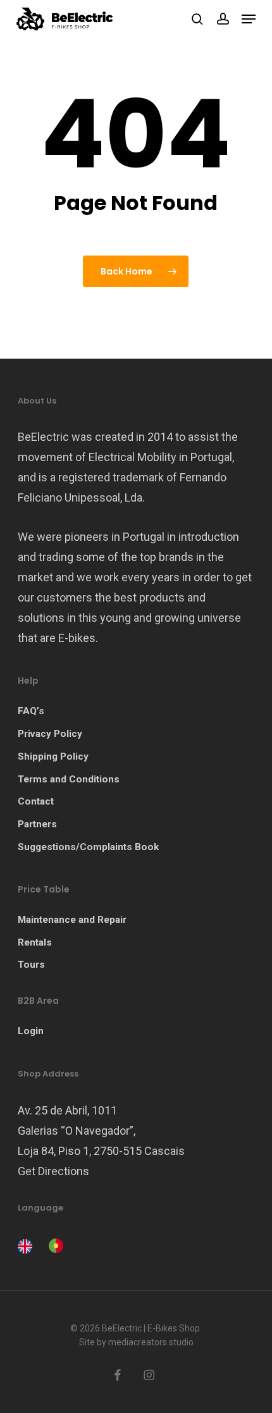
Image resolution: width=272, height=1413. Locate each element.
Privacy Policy (50, 733)
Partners (37, 824)
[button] (249, 19)
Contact (36, 801)
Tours (31, 964)
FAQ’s (31, 711)
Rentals (35, 942)
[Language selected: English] (44, 1245)
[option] (54, 1246)
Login (31, 1031)
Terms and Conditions (69, 779)
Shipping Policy (53, 756)
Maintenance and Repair (72, 919)
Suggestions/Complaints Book (88, 847)
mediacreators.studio (151, 1342)
